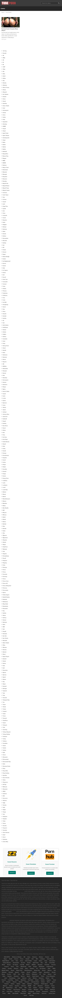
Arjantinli (5, 121)
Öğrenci (5, 535)
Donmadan (5, 238)
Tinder (4, 709)
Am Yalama (5, 94)
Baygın (4, 158)
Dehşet (4, 226)
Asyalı (4, 128)
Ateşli (4, 130)
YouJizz (5, 825)
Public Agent (6, 594)
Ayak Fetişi (5, 133)
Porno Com (5, 581)
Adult (4, 76)
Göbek (4, 332)
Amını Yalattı (6, 105)
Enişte (4, 249)
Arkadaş (5, 124)
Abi (3, 71)
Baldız (4, 149)
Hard (4, 352)
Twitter (4, 750)
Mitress (4, 514)
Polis (4, 565)
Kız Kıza (5, 437)
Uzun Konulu (6, 777)
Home (3, 12)
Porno (4, 578)
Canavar (5, 192)
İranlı (4, 396)
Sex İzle (5, 636)
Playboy (5, 562)
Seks (4, 624)
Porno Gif (5, 583)
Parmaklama (6, 556)
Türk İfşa (5, 729)
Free (4, 297)
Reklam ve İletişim (16, 957)
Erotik (4, 258)
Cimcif (4, 201)
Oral (4, 551)
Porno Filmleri (20, 891)
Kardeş (4, 423)
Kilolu (4, 430)
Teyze (4, 704)
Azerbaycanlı (6, 137)
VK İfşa (4, 784)
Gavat (4, 306)
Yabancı (5, 800)
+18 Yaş (5, 50)
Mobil (4, 517)
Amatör (4, 96)
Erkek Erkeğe (6, 256)
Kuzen (4, 476)
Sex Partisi (5, 638)
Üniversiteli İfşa (7, 761)
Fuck (4, 300)
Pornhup (5, 576)
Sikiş (4, 645)
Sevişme (5, 633)
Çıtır (4, 210)
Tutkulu (5, 741)
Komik (4, 450)
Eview (4, 272)
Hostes (4, 382)
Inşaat (4, 393)
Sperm (4, 672)
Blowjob (5, 174)
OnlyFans (5, 546)
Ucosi (4, 754)
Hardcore (5, 354)
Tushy (4, 738)
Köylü (4, 466)
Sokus (4, 663)
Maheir (4, 492)
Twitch (4, 748)
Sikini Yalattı (6, 642)
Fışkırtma (5, 293)
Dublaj (4, 242)
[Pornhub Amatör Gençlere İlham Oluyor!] (11, 22)
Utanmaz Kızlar (6, 766)
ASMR (4, 126)
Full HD (4, 302)
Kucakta (5, 469)
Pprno (4, 592)
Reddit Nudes (6, 597)
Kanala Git (12, 872)
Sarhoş (4, 617)
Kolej (4, 448)
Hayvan (5, 361)
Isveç (4, 405)
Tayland (5, 690)
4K (3, 60)
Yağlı (4, 802)
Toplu (4, 713)
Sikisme (5, 647)
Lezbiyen (5, 485)
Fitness (5, 290)
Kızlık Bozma (6, 441)
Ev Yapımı (5, 270)
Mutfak (4, 524)
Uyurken (5, 775)
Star (4, 681)
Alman (4, 89)
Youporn (5, 828)
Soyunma (5, 670)
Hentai (4, 373)
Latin (4, 482)
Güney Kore (6, 345)
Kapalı (4, 421)
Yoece (4, 823)
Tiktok (4, 706)
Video (4, 780)
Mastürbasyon (6, 498)
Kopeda (5, 457)
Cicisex (4, 199)
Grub (4, 341)
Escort (4, 263)
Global (4, 329)
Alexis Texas (6, 87)
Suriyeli (5, 686)
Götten (4, 336)
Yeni (4, 814)
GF (3, 320)
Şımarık (4, 658)
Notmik (4, 528)
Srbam (4, 679)
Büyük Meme (6, 185)
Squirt (4, 677)
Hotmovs (5, 384)
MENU (3, 8)
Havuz (4, 359)
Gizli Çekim (5, 325)
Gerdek (4, 316)
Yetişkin (5, 818)
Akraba (4, 82)
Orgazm (5, 553)
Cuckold (5, 215)
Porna (4, 572)
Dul (3, 245)
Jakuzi (4, 407)
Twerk (4, 745)
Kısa (4, 434)
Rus (4, 610)
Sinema (4, 649)
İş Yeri (4, 398)
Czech (4, 217)
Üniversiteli (5, 759)
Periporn (5, 560)
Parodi (4, 558)
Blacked (5, 172)
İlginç (4, 389)
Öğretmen (5, 537)
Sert (4, 629)
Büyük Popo (6, 188)
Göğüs (4, 334)
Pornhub (5, 574)
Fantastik (5, 281)
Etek (4, 268)
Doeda (4, 233)
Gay (4, 309)
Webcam (5, 786)
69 (3, 64)
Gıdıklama (5, 327)
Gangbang (5, 304)
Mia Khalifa (5, 508)
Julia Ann (5, 416)
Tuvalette (5, 743)
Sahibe (4, 613)
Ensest (4, 252)
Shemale (5, 640)
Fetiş (4, 286)
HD (3, 364)
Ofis (4, 533)
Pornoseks (5, 590)
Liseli (4, 487)
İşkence (5, 402)
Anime (4, 112)
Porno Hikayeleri (7, 585)
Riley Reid (5, 604)
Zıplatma (5, 839)
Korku (4, 462)
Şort (4, 668)
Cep (4, 197)
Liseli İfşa (5, 489)
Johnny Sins (6, 414)
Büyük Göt (5, 183)
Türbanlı (5, 725)
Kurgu (4, 473)
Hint (4, 375)
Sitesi (4, 654)
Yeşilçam (5, 816)
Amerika (5, 103)
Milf (4, 510)
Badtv (4, 144)
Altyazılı (5, 92)
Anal (4, 108)
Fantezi (4, 284)
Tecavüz (5, 697)
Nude (4, 530)
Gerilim (4, 318)
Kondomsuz (6, 455)
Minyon (5, 512)
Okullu (4, 542)
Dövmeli (5, 240)
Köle (4, 446)
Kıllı (4, 432)
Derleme (5, 229)
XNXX (4, 791)
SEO (4, 626)
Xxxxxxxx (5, 798)
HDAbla (5, 366)
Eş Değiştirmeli (6, 261)
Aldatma (5, 85)
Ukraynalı (5, 757)
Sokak (4, 661)
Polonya (5, 567)
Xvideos (5, 793)
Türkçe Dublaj (6, 734)
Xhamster (5, 789)
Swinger (5, 688)
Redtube (5, 599)
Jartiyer (5, 412)
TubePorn (5, 720)
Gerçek (4, 313)
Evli (4, 274)
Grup (4, 343)
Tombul (5, 711)
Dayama (5, 220)
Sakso (4, 615)
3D (3, 55)
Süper (4, 684)
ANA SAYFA (7, 957)
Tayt (4, 693)
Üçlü (4, 752)
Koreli (4, 460)
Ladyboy (5, 480)
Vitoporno (5, 782)
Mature (4, 501)
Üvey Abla (5, 770)
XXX (4, 796)
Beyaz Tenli (6, 167)
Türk (4, 727)
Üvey (4, 768)
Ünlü (4, 764)
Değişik (5, 224)
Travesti (5, 718)
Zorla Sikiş (5, 841)
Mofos (4, 521)
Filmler (4, 288)
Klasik (4, 444)
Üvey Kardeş (6, 773)
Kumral (4, 471)
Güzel (4, 348)
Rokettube (5, 606)
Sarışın (4, 620)
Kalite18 (5, 418)
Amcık (4, 101)
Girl (3, 322)
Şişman (4, 652)
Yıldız (4, 821)
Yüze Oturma (6, 832)
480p (4, 57)
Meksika (5, 503)
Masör (4, 496)
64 (3, 62)
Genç (4, 311)
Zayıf (4, 834)
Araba (4, 117)
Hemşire (5, 370)
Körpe (4, 464)
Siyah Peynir (6, 656)
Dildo (4, 231)
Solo (4, 665)
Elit (3, 247)
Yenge (4, 812)
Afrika (4, 78)
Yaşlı (4, 807)
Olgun (4, 544)
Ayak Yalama (6, 135)
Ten (4, 702)
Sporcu (4, 674)
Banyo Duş (5, 156)
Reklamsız (5, 601)
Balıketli (5, 151)
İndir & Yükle (6, 391)
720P (4, 66)
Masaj (4, 494)
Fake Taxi (5, 279)
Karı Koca (5, 425)
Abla (4, 73)
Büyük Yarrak (6, 190)
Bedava (5, 165)
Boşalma (5, 176)
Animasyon (5, 110)
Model (4, 519)
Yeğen (4, 809)
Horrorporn (5, 380)
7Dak (4, 69)
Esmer (4, 265)
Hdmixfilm (5, 368)
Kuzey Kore (6, 478)
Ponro (4, 569)
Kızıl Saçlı (5, 439)
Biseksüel (5, 169)
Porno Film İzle (5, 920)
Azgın (4, 140)
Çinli (4, 204)
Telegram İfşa (6, 700)
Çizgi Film (5, 206)
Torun (4, 716)
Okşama (5, 540)
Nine (4, 526)
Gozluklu (5, 338)
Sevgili (4, 631)
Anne (4, 114)
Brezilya (5, 181)
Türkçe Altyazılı (7, 732)
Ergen (4, 254)
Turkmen (5, 736)
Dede (4, 222)
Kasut (4, 428)
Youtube (5, 830)
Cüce (4, 213)
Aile (4, 80)
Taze (4, 695)
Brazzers (5, 178)
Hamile (4, 350)
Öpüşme (5, 549)
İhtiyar (4, 386)
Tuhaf (4, 722)
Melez (4, 505)
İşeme (4, 400)
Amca (4, 98)
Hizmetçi (5, 377)
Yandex (4, 805)
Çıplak (4, 208)
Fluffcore (5, 295)
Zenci (4, 837)
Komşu (4, 453)
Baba (4, 142)
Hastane (5, 357)
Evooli (4, 277)
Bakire (4, 146)
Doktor (4, 236)
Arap (4, 119)
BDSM (4, 162)
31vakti (4, 53)
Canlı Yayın (5, 194)
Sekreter (5, 622)
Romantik (5, 608)
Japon (4, 409)
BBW (4, 160)
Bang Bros (5, 153)
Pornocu (5, 588)
